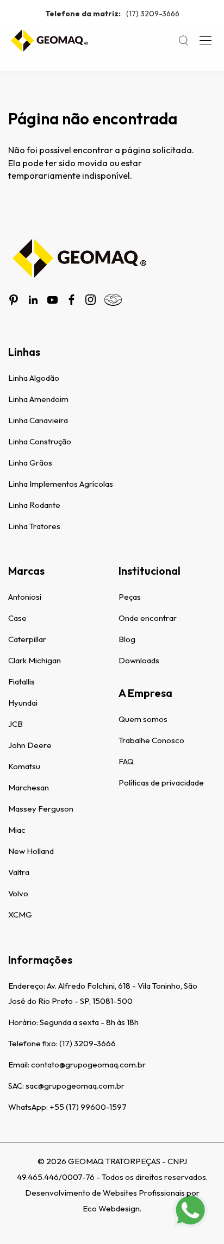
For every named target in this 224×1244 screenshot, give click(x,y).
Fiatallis (21, 681)
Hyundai (23, 703)
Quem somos (143, 719)
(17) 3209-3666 (112, 13)
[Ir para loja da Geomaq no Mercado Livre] (113, 300)
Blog (127, 639)
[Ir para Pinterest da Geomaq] (13, 299)
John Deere (30, 745)
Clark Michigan (34, 660)
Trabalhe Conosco (151, 740)
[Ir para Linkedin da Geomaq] (33, 299)
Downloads (139, 660)
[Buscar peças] (183, 40)
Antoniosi (24, 597)
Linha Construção (39, 441)
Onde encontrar (148, 618)
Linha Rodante (34, 505)
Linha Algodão (33, 378)
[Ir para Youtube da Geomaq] (52, 300)
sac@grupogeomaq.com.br (75, 1085)
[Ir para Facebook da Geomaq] (71, 299)
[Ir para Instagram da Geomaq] (90, 299)
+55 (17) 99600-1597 (88, 1107)
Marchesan (28, 787)
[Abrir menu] (205, 40)
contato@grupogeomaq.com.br (88, 1064)
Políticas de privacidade (161, 782)
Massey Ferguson (40, 808)
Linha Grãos (30, 462)
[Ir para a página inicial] (49, 40)
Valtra (18, 872)
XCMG (20, 914)
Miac (17, 830)
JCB (15, 724)
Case (17, 618)
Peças (130, 597)
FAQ (126, 761)
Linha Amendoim (38, 399)
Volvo (18, 893)
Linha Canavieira (38, 420)
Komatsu (24, 766)
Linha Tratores (34, 526)
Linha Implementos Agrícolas (60, 484)
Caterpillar (27, 639)
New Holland (31, 851)
